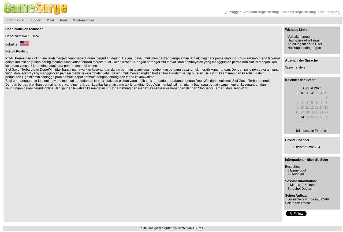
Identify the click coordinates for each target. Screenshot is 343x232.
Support (35, 20)
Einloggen (233, 12)
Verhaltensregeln (300, 37)
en (305, 67)
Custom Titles (83, 20)
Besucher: (292, 167)
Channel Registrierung (298, 12)
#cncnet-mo (304, 147)
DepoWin (239, 58)
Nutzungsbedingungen (304, 48)
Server (333, 12)
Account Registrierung (261, 12)
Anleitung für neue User (305, 44)
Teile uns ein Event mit (312, 131)
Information (15, 20)
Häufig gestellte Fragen (305, 40)
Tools (63, 20)
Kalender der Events (300, 80)
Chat (322, 12)
